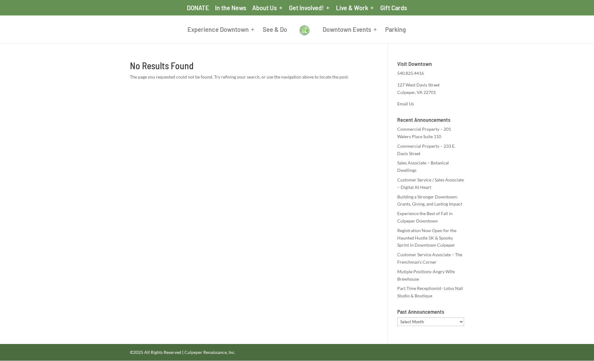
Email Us (405, 103)
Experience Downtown (218, 30)
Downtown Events (347, 30)
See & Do (275, 30)
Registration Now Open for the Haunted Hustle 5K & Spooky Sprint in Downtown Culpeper (426, 238)
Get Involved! (306, 8)
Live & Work (352, 8)
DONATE (198, 8)
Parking (395, 30)
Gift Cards (393, 8)
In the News (230, 8)
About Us (264, 8)
